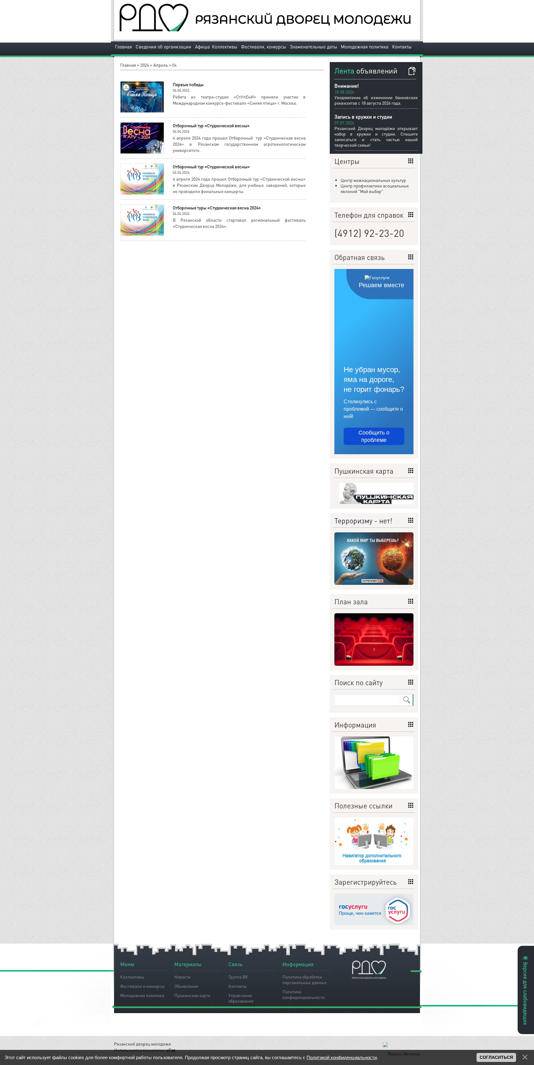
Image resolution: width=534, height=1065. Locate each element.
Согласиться (496, 1057)
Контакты (402, 47)
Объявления (186, 986)
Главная (123, 47)
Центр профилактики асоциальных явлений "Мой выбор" (375, 188)
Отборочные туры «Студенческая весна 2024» (217, 207)
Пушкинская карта (192, 995)
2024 (144, 65)
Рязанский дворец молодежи (142, 1043)
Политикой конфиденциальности (342, 1057)
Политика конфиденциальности (303, 993)
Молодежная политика (364, 47)
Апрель (160, 65)
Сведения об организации (163, 47)
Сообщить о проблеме (373, 436)
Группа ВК (238, 976)
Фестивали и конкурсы (142, 986)
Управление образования (240, 997)
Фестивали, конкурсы (263, 47)
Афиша (202, 47)
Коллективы (224, 47)
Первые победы (188, 84)
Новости (182, 976)
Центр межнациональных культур (373, 180)
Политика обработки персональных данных (304, 978)
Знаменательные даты (313, 47)
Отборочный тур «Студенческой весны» (211, 125)
